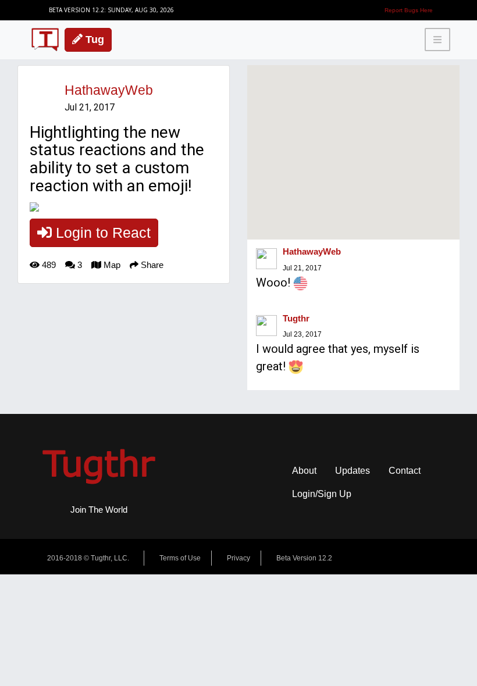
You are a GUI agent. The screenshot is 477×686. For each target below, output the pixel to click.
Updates (352, 471)
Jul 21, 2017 (302, 268)
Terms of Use (180, 558)
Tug (93, 39)
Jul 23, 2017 (302, 334)
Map (110, 265)
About (304, 471)
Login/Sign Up (321, 494)
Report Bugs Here (409, 10)
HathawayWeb (109, 90)
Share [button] (150, 265)
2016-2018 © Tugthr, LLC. (88, 558)
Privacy (238, 558)
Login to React (101, 232)
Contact (405, 471)
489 (48, 265)
